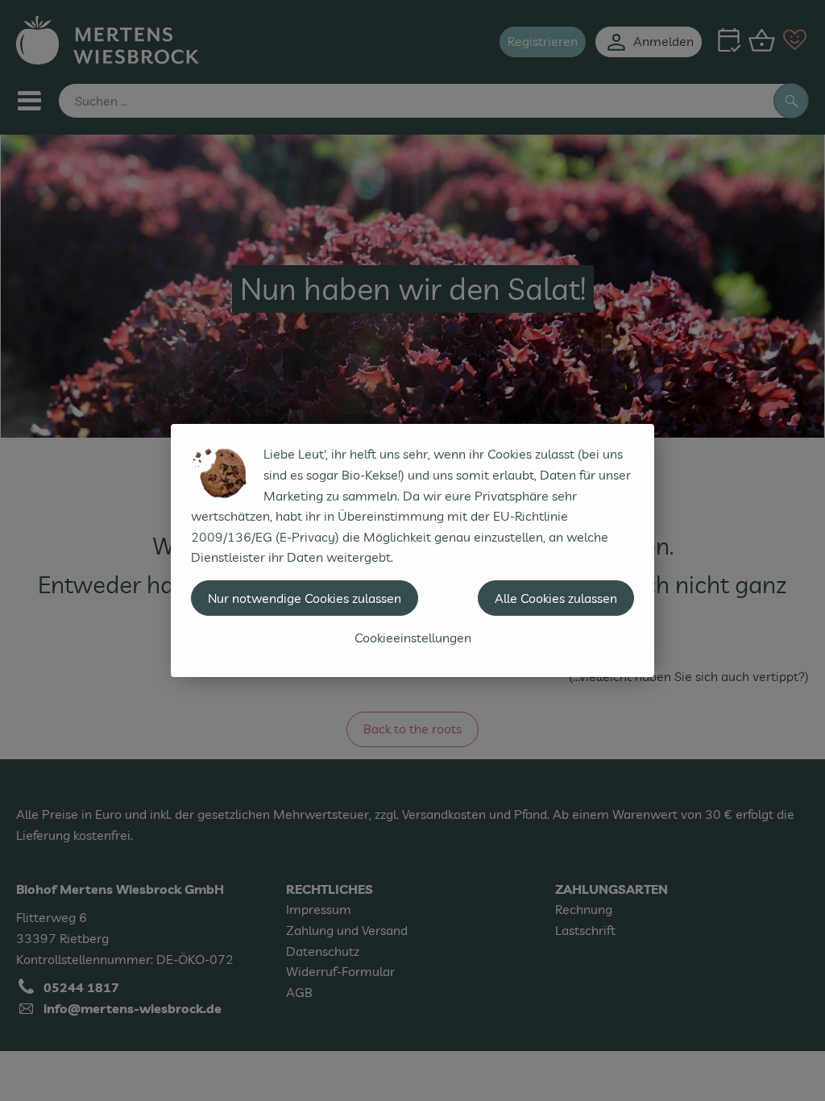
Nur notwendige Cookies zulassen (304, 598)
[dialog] (412, 550)
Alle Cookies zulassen (556, 598)
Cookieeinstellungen (412, 637)
